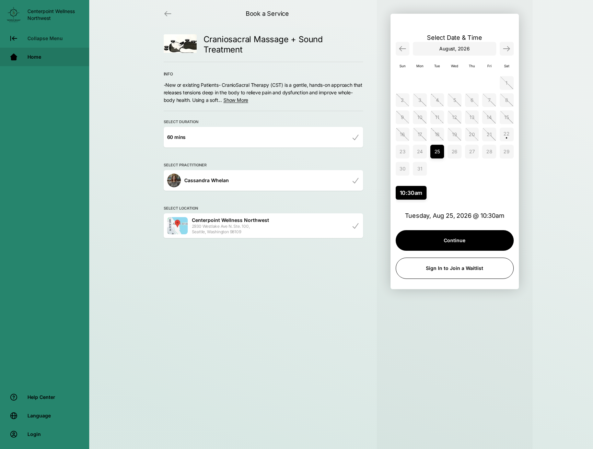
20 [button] (472, 134)
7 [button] (489, 100)
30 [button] (402, 169)
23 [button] (402, 151)
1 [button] (506, 83)
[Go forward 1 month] (507, 49)
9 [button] (402, 117)
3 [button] (419, 100)
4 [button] (437, 100)
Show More (235, 100)
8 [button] (506, 100)
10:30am (411, 192)
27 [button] (472, 151)
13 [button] (472, 117)
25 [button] (437, 151)
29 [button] (506, 151)
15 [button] (506, 117)
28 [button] (489, 151)
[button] (507, 134)
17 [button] (420, 134)
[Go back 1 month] (403, 49)
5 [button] (454, 100)
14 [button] (489, 117)
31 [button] (419, 169)
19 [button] (454, 134)
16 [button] (402, 134)
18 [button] (437, 134)
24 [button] (420, 151)
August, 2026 (454, 48)
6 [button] (472, 100)
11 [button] (437, 117)
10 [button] (419, 117)
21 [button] (489, 134)
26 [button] (455, 151)
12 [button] (454, 117)
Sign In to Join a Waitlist (454, 268)
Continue (454, 240)
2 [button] (402, 100)
